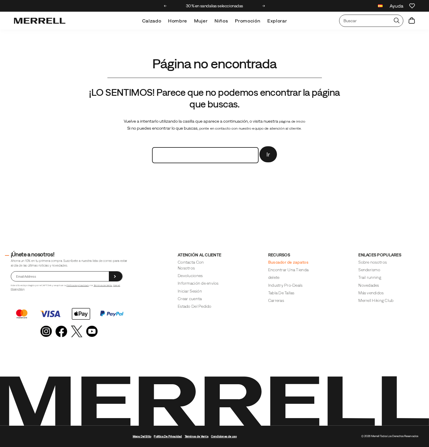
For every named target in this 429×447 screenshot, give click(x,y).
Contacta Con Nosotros (191, 265)
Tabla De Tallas (281, 293)
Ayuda (396, 5)
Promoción (247, 20)
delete (274, 277)
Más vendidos (370, 293)
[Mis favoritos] (412, 6)
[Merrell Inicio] (39, 21)
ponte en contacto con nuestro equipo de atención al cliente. (250, 128)
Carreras (276, 300)
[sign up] (115, 276)
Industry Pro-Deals (285, 285)
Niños (221, 20)
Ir (268, 154)
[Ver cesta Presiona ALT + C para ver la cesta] (412, 21)
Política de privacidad (78, 285)
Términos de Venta (103, 285)
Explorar (277, 20)
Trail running (369, 277)
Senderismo (369, 269)
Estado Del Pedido (195, 306)
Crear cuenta (190, 298)
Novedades (368, 285)
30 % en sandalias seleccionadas (214, 6)
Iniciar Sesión (190, 291)
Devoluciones (190, 275)
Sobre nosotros (372, 262)
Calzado (151, 20)
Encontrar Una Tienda (288, 269)
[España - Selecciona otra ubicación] (380, 6)
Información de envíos (198, 283)
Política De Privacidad (168, 436)
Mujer (200, 20)
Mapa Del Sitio (142, 436)
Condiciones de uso (224, 436)
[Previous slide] (165, 6)
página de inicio (292, 121)
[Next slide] (263, 6)
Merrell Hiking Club (375, 300)
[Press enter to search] (396, 21)
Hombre (177, 20)
